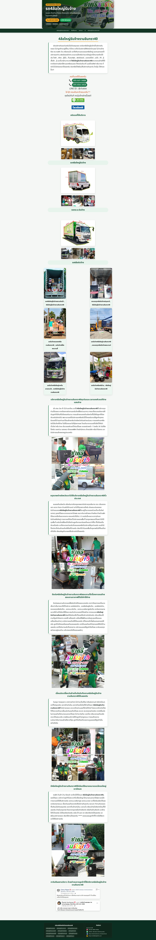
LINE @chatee (65, 20)
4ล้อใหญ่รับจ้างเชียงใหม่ (62, 931)
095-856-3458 (79, 84)
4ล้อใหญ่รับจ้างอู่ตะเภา (60, 936)
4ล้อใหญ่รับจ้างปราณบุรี (62, 933)
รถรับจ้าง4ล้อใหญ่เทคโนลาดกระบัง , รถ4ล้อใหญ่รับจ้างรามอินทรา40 (55, 388)
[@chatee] (87, 931)
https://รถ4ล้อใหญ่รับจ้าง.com (95, 936)
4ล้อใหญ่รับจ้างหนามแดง (72, 928)
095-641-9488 (79, 80)
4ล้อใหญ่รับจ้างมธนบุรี (73, 933)
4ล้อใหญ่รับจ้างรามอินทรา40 (63, 30)
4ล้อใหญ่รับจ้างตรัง (72, 931)
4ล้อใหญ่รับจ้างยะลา (70, 936)
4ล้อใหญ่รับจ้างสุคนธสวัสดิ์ (51, 933)
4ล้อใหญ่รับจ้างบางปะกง (61, 928)
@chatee (95, 931)
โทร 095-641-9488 (52, 20)
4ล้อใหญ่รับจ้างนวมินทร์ (50, 928)
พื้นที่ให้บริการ (74, 30)
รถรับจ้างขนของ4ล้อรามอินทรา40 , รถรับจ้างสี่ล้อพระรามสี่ (55, 345)
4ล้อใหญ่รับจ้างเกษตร (50, 936)
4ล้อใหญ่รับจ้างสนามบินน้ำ (51, 931)
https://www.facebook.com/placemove (98, 934)
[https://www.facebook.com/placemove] (87, 934)
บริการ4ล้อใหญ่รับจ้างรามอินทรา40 (64, 925)
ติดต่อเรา (81, 30)
